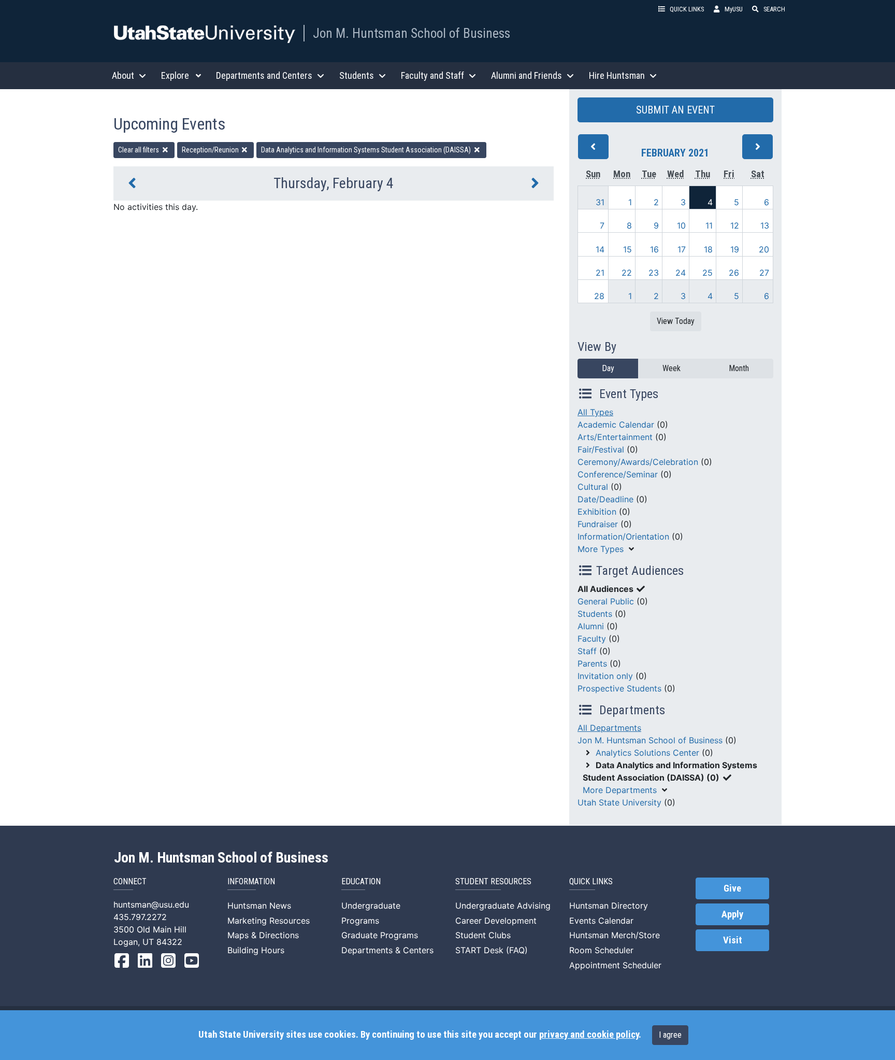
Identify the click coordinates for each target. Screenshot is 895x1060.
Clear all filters (139, 150)
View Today (676, 321)
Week (671, 368)
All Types (595, 412)
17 (681, 249)
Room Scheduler (601, 950)
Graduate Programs (379, 935)
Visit (732, 940)
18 (708, 249)
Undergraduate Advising (503, 905)
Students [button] (356, 75)
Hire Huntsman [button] (617, 75)
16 (654, 249)
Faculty (592, 638)
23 (653, 272)
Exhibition (597, 511)
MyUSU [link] (734, 9)
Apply (732, 914)
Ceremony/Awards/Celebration (638, 462)
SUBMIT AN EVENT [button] (675, 110)
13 (764, 225)
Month (739, 368)
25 (707, 272)
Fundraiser (598, 524)
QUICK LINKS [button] (687, 9)
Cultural (593, 487)
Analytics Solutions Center (647, 752)
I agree (670, 1035)
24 (680, 272)
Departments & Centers (387, 950)
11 (709, 225)
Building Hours (255, 950)
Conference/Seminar (618, 474)
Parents (592, 663)
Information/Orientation (623, 536)
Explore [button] (175, 75)
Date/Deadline (605, 499)
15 (627, 249)
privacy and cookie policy (589, 1034)
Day (608, 368)
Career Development (496, 920)
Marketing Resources (268, 920)
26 (734, 272)
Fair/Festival (601, 449)
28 (599, 296)
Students (595, 614)
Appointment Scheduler (615, 965)
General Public (606, 601)
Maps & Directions (263, 935)
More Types (601, 549)
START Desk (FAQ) (491, 950)
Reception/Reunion (211, 150)
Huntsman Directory (608, 905)
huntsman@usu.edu (151, 904)
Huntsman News (259, 905)
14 (600, 249)
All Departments (609, 728)
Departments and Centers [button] (264, 75)
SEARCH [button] (774, 9)
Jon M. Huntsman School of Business (411, 33)
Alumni (591, 626)
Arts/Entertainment (615, 437)
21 (600, 272)
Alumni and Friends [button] (526, 75)
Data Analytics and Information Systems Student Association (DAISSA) (366, 150)
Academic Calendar (616, 424)
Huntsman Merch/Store (614, 935)
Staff (587, 651)
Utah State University (619, 802)
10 (681, 225)
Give (732, 888)
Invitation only (605, 676)
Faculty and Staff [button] (432, 75)
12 (734, 225)
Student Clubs (483, 935)
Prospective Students (619, 688)
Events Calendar (601, 920)
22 (627, 272)
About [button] (123, 75)
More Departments (620, 790)
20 (764, 249)
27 (764, 272)
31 (600, 202)
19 (734, 249)
